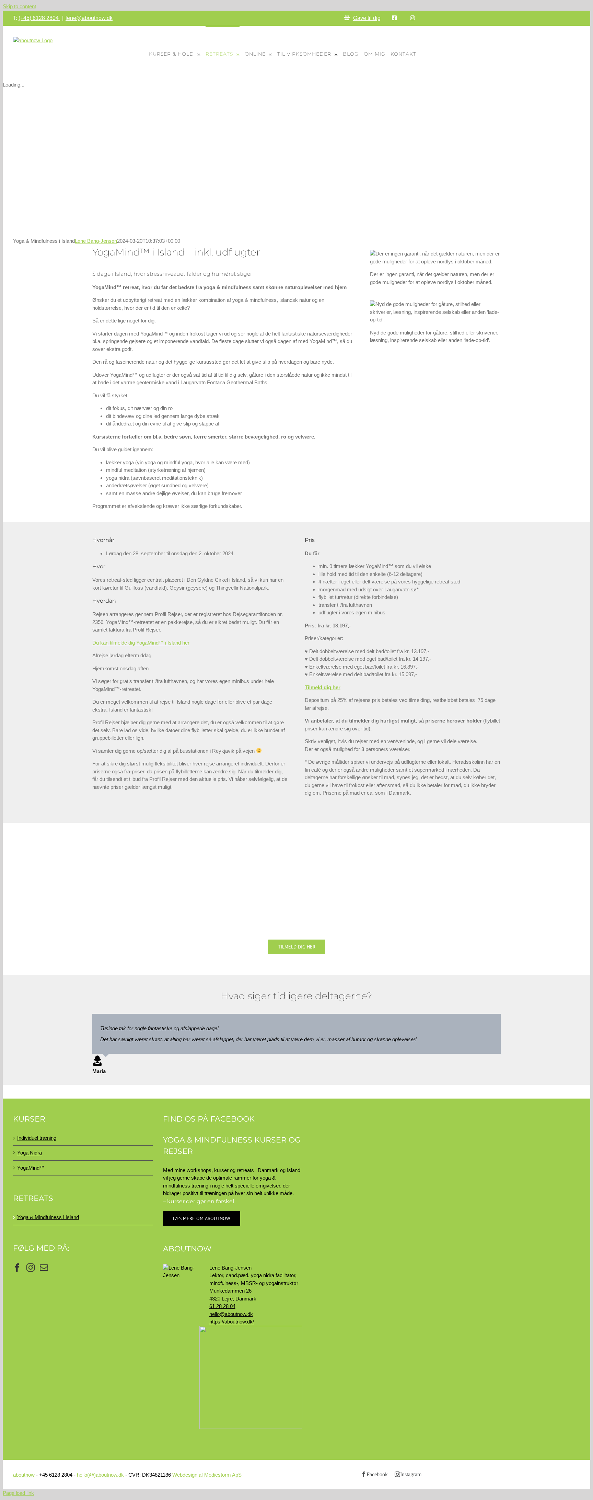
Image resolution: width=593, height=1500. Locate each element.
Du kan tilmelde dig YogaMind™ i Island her (140, 643)
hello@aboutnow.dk (231, 1314)
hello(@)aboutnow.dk (100, 1475)
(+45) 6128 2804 (39, 18)
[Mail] (44, 1267)
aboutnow (24, 1475)
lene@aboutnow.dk (89, 18)
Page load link (18, 1493)
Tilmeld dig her (322, 687)
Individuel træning (36, 1138)
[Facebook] (17, 1267)
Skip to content (19, 6)
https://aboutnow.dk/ (231, 1322)
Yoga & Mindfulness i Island (48, 1217)
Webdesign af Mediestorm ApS (207, 1475)
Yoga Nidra (29, 1153)
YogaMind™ (31, 1168)
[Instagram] (30, 1267)
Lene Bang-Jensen (96, 241)
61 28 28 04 (222, 1306)
